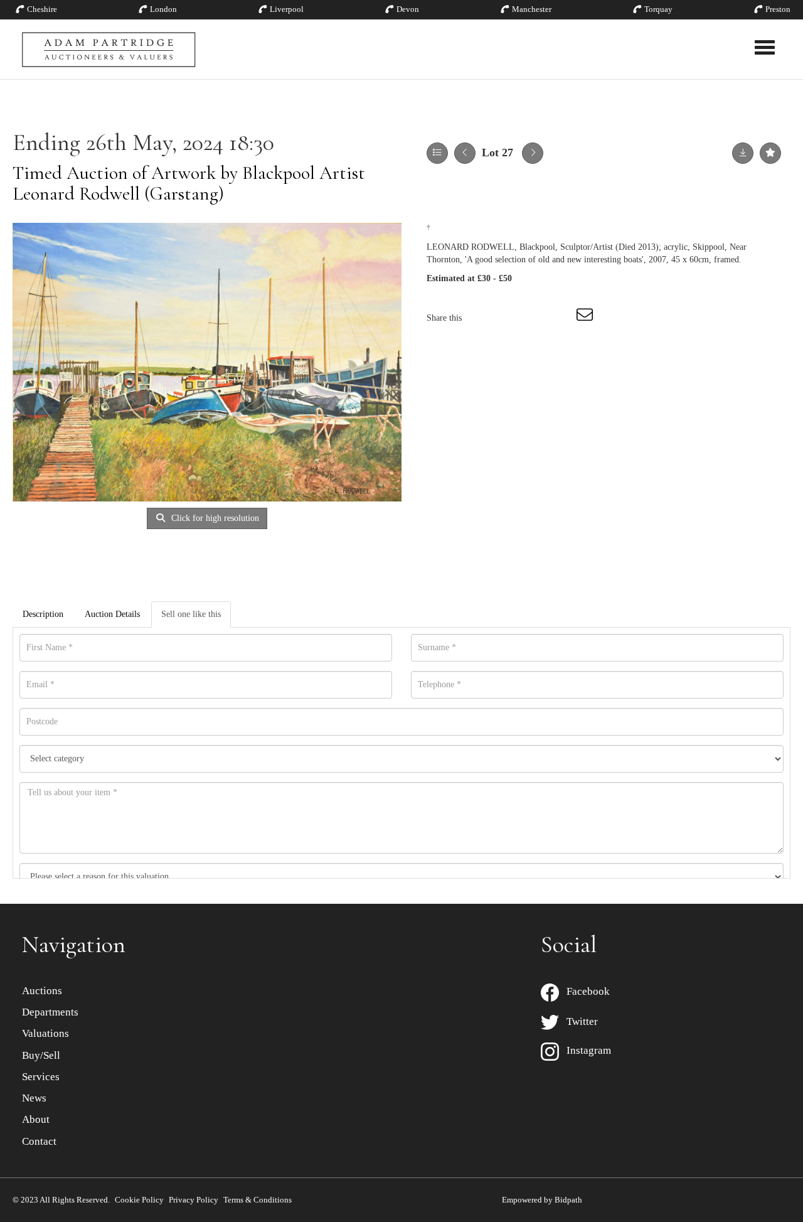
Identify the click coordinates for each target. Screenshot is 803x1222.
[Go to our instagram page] (561, 318)
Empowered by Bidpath (542, 1199)
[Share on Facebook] (482, 318)
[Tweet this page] (509, 318)
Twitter (578, 1021)
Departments (50, 1012)
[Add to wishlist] (770, 153)
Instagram (585, 1050)
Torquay (658, 9)
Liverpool (287, 9)
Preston (777, 9)
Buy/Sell (41, 1055)
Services (41, 1077)
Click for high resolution (214, 518)
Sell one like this (191, 614)
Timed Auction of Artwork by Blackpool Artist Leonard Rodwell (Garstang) (189, 183)
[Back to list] (437, 153)
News (34, 1098)
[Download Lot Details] (742, 153)
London (163, 9)
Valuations (45, 1033)
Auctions (42, 991)
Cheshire (42, 9)
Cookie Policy (139, 1199)
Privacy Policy (193, 1199)
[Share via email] (586, 318)
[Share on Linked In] (534, 318)
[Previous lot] (465, 153)
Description (43, 614)
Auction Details (112, 614)
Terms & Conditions (257, 1199)
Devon (407, 9)
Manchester (531, 9)
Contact (39, 1141)
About (36, 1119)
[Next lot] (532, 153)
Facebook (584, 991)
